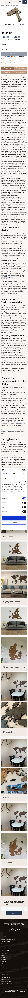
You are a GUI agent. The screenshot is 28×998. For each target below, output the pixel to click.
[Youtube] (18, 929)
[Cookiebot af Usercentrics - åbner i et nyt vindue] (20, 470)
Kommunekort (8, 5)
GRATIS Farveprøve (6, 968)
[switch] (24, 503)
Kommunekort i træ (6, 981)
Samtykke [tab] (5, 473)
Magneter (3, 959)
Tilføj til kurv (14, 54)
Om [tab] (23, 473)
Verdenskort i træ (5, 977)
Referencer (22, 991)
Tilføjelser (3, 961)
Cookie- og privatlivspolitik (11, 991)
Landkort (3, 955)
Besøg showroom (5, 944)
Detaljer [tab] (14, 473)
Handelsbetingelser (14, 990)
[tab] (7, 68)
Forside (3, 5)
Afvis (14, 527)
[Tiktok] (15, 929)
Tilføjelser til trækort (6, 983)
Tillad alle (14, 518)
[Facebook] (12, 929)
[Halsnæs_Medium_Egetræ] (14, 15)
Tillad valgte (14, 522)
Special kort (4, 966)
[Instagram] (9, 929)
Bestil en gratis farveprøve (18, 24)
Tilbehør (3, 963)
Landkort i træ (5, 979)
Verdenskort (4, 953)
